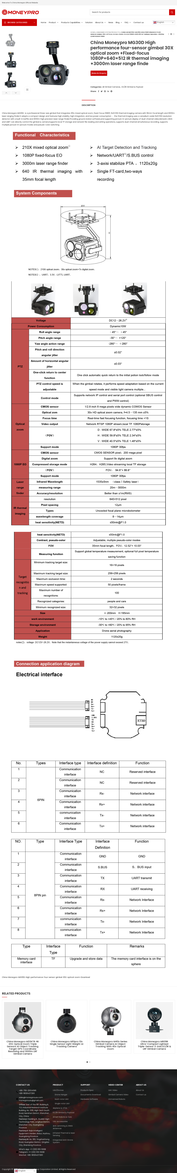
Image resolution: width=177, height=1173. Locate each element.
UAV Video (112, 1090)
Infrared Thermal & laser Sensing (64, 1134)
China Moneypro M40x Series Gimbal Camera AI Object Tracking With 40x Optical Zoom (110, 1045)
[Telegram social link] (111, 91)
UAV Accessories (60, 1121)
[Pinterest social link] (105, 91)
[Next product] (173, 34)
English (160, 22)
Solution (89, 22)
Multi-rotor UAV (62, 1099)
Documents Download (91, 1094)
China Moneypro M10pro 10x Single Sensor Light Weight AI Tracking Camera (66, 1044)
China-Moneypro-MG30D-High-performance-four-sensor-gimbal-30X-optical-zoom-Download (46, 977)
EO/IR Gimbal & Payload (132, 87)
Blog (117, 22)
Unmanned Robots (116, 1099)
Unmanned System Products (108, 32)
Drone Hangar (61, 1094)
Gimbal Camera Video (118, 1094)
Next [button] (15, 93)
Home (43, 22)
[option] (11, 40)
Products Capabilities (70, 22)
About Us (99, 22)
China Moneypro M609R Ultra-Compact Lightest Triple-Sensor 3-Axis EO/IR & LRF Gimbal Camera (154, 1045)
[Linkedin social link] (108, 91)
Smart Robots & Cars (62, 1117)
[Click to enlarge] (27, 89)
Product (52, 22)
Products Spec (87, 1090)
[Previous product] (168, 34)
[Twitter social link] (101, 91)
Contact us (138, 22)
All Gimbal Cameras (111, 87)
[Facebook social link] (98, 91)
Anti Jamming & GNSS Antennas (63, 1127)
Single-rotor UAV (62, 1103)
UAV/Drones (58, 1090)
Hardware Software (89, 1099)
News (110, 22)
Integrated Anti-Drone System (63, 1141)
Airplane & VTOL (60, 1108)
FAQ (126, 22)
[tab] (88, 104)
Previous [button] (6, 93)
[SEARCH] (172, 12)
